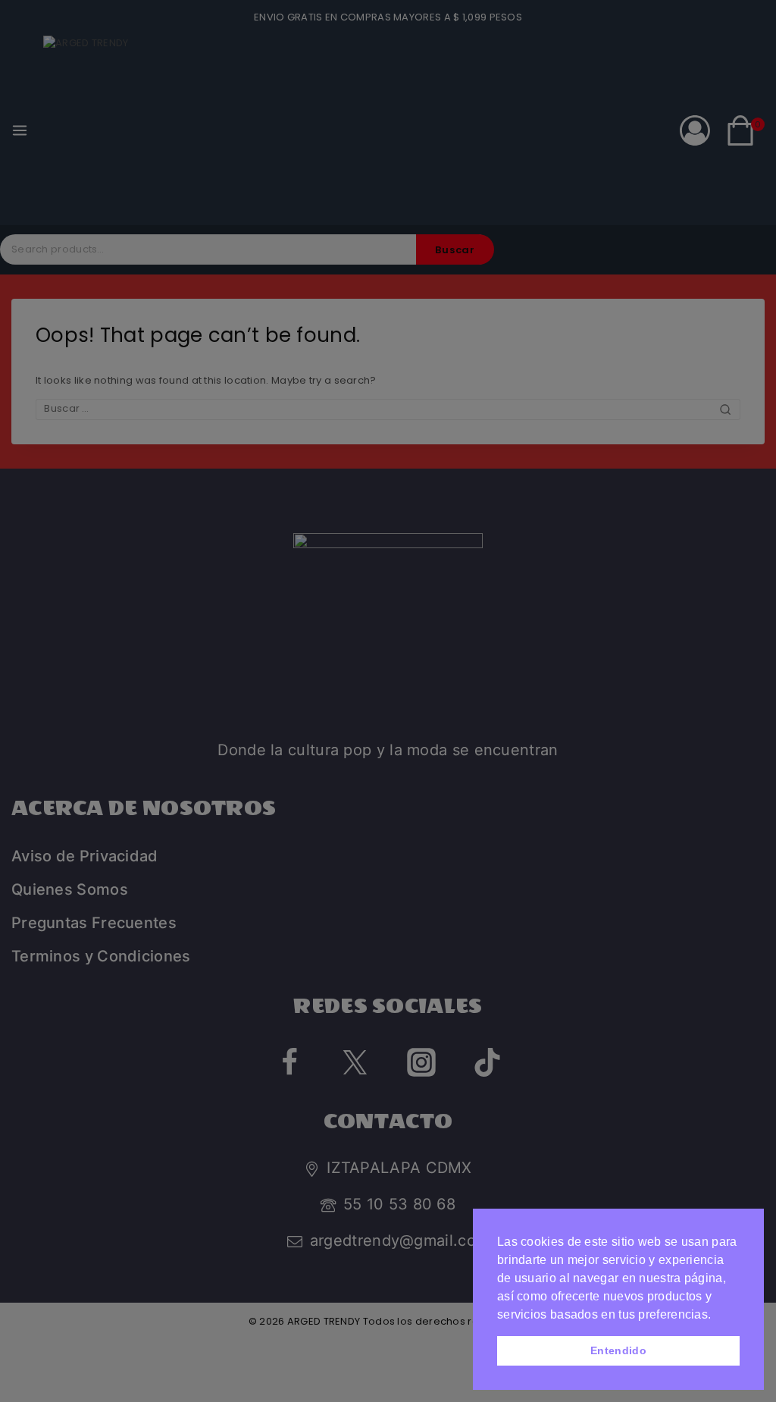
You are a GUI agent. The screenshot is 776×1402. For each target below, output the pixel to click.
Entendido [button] (618, 1350)
